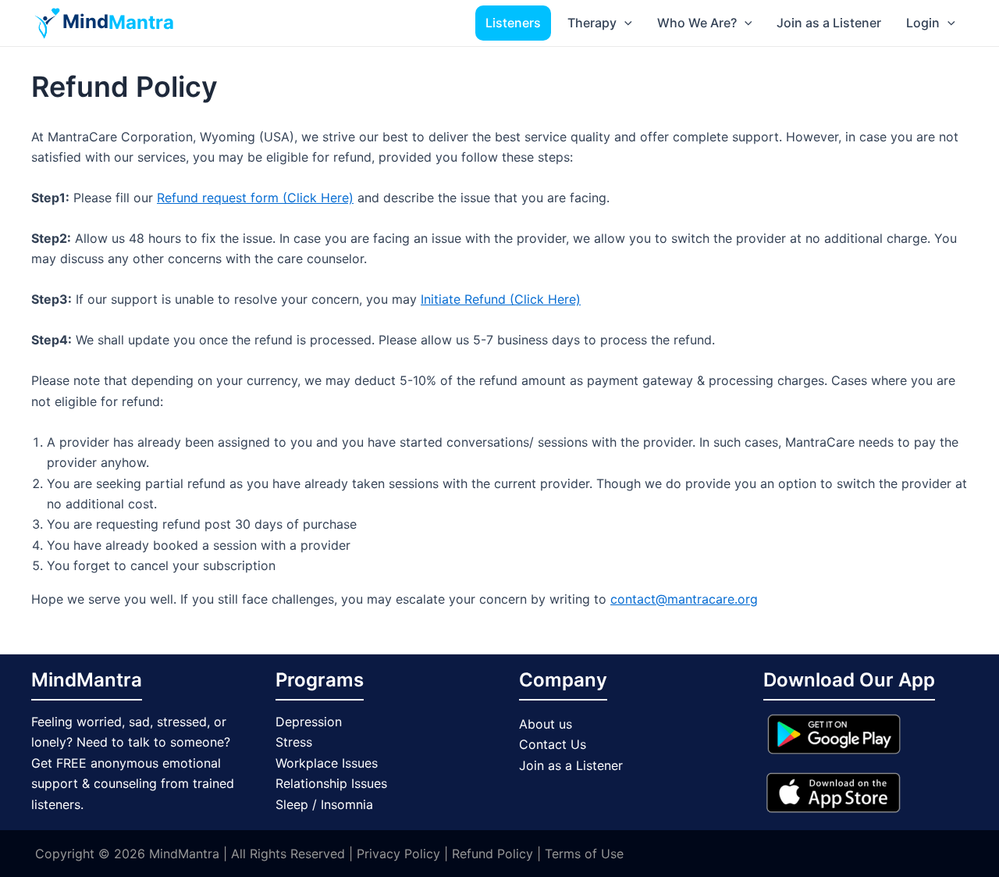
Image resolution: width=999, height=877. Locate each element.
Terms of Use (584, 853)
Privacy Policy (396, 853)
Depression (309, 721)
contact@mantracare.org (684, 599)
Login (923, 22)
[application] (624, 23)
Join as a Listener (829, 22)
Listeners (513, 22)
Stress (294, 742)
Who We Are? (697, 22)
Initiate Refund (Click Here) (501, 299)
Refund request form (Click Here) (255, 197)
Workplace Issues (327, 763)
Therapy (592, 22)
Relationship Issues (331, 783)
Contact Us (552, 744)
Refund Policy (490, 853)
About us (545, 724)
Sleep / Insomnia (324, 804)
